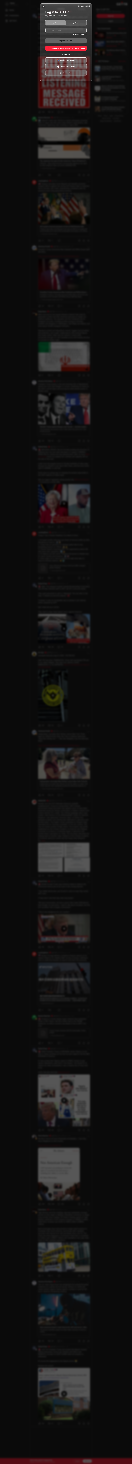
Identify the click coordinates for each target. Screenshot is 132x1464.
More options (67, 73)
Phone (77, 23)
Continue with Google (67, 60)
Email (57, 23)
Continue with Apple (67, 66)
